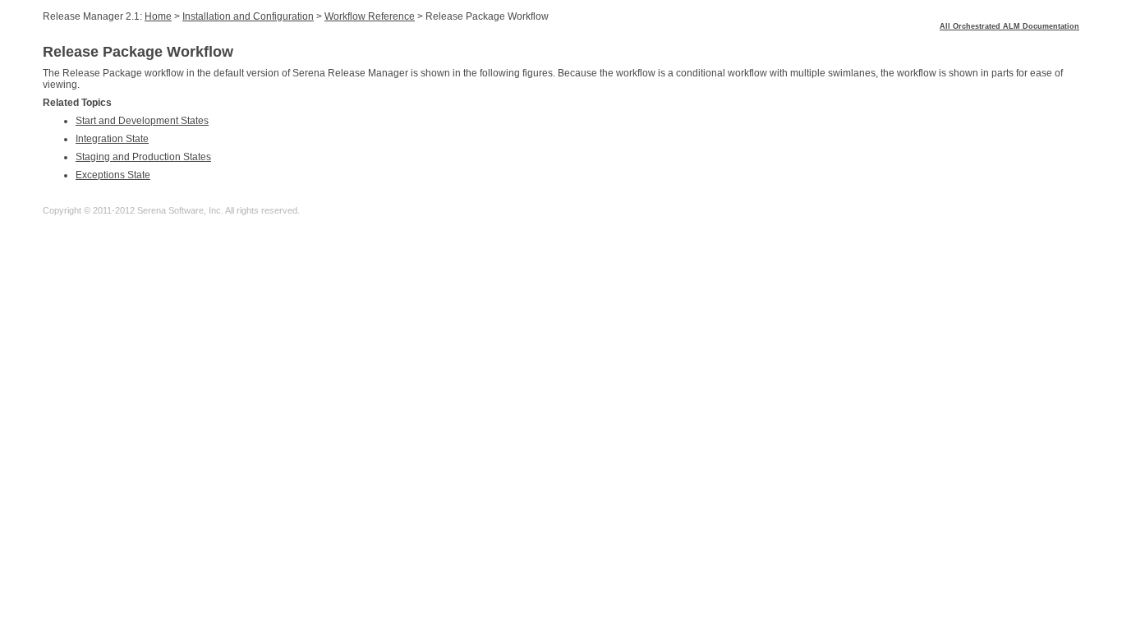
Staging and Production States (143, 157)
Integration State (112, 139)
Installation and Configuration (248, 16)
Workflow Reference (369, 16)
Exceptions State (113, 175)
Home (158, 16)
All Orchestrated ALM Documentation (1009, 26)
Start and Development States (142, 121)
